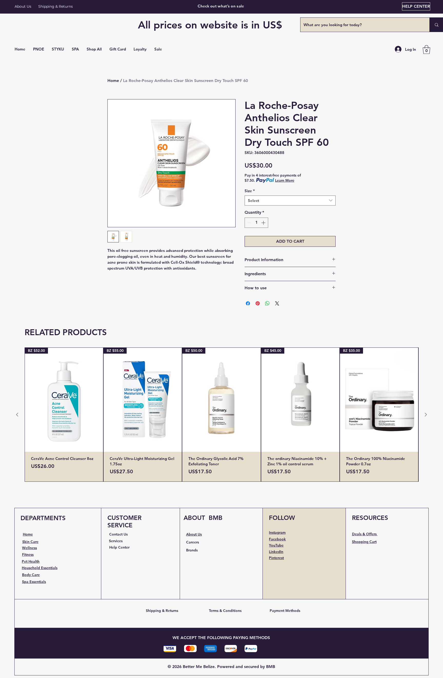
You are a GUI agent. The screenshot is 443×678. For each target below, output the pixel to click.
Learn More (284, 180)
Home (113, 80)
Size (250, 190)
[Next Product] (426, 415)
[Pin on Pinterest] (258, 303)
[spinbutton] (256, 223)
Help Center (119, 547)
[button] (94, 49)
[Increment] (263, 223)
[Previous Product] (17, 415)
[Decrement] (249, 223)
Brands (192, 550)
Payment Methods (285, 610)
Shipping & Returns (162, 610)
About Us (23, 6)
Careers (192, 542)
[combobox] (290, 201)
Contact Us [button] (118, 534)
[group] (221, 414)
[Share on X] (277, 303)
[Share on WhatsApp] (267, 303)
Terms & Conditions (225, 610)
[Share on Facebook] (248, 303)
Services (116, 541)
